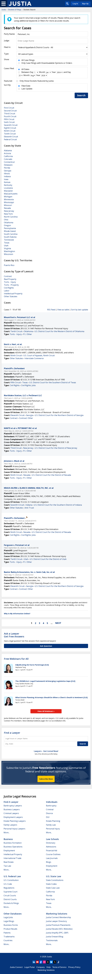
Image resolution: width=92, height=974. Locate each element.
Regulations (9, 888)
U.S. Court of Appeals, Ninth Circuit (39, 355)
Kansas (7, 182)
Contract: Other (26, 418)
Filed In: (7, 47)
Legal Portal (29, 967)
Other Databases (13, 913)
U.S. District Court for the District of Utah (48, 559)
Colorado (8, 159)
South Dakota (10, 237)
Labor (6, 290)
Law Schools (52, 839)
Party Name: (9, 34)
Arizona (7, 153)
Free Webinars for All (16, 658)
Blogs (48, 862)
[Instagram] (44, 962)
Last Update (26, 88)
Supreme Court (10, 891)
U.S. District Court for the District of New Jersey (56, 448)
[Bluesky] (51, 962)
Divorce (49, 813)
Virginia (7, 248)
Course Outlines (53, 854)
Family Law (51, 825)
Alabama (8, 150)
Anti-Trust (29, 507)
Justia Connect (16, 967)
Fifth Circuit (9, 119)
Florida (7, 167)
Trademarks (9, 936)
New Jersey (9, 211)
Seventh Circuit (10, 125)
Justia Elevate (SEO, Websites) (59, 929)
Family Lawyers (10, 825)
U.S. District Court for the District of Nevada (51, 475)
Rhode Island (10, 231)
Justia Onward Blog (54, 936)
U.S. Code (8, 884)
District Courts (10, 899)
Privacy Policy (74, 967)
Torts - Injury (10, 282)
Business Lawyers (12, 809)
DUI (47, 817)
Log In (75, 4)
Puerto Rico (9, 265)
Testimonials (52, 940)
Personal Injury (53, 828)
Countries (8, 940)
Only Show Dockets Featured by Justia (37, 81)
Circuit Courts (10, 895)
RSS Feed (51, 309)
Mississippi (9, 202)
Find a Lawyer (12, 732)
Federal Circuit (10, 139)
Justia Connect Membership (58, 917)
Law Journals (52, 858)
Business (8, 839)
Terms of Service (59, 967)
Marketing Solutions (56, 913)
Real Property (10, 279)
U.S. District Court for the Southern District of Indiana (58, 505)
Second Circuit (10, 110)
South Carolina (10, 234)
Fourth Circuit (10, 116)
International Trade (12, 858)
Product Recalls (10, 929)
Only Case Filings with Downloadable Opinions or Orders (46, 63)
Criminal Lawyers (11, 813)
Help (48, 967)
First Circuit (9, 107)
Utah (6, 245)
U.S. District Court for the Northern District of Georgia (59, 415)
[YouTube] (37, 962)
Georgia (7, 170)
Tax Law (7, 866)
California (8, 156)
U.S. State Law (53, 876)
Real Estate (9, 862)
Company (40, 967)
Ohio (6, 219)
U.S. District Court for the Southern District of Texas (52, 382)
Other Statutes (10, 296)
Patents (7, 932)
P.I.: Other (27, 334)
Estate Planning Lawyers (15, 821)
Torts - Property (11, 285)
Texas (6, 242)
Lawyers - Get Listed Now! (46, 751)
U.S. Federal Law (12, 876)
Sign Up (85, 4)
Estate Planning (53, 821)
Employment (9, 850)
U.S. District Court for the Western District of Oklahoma (59, 331)
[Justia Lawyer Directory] (58, 962)
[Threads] (47, 962)
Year (54, 72)
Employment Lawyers (13, 817)
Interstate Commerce (34, 358)
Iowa (6, 179)
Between (25, 72)
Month (42, 72)
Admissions (51, 846)
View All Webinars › (46, 711)
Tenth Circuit (10, 133)
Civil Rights (9, 287)
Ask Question (46, 646)
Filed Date (25, 85)
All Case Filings (28, 60)
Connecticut (9, 162)
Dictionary (50, 843)
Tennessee (9, 239)
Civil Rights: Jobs (28, 385)
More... (7, 832)
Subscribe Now (46, 779)
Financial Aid (51, 850)
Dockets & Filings (11, 903)
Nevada (7, 208)
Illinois (7, 173)
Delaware (8, 165)
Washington (9, 251)
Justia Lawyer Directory (56, 921)
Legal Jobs (8, 917)
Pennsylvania (10, 228)
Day (31, 72)
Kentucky (8, 185)
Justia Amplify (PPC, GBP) (57, 932)
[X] (54, 962)
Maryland (8, 190)
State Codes (51, 884)
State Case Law (53, 888)
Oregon (7, 225)
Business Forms (11, 925)
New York (8, 214)
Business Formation (13, 843)
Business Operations (13, 846)
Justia (49, 957)
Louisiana (8, 188)
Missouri (8, 205)
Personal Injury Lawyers (14, 828)
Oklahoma (8, 222)
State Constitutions (54, 880)
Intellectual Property (13, 293)
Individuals (51, 801)
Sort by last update (79, 309)
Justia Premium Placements (58, 925)
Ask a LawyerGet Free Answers (14, 635)
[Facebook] (40, 962)
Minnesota (9, 199)
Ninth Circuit (9, 130)
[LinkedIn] (33, 962)
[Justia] (20, 3)
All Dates (25, 69)
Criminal (49, 809)
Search (81, 95)
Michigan (8, 196)
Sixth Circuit (9, 122)
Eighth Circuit (10, 128)
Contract (8, 276)
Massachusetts (10, 193)
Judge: (6, 40)
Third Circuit (9, 113)
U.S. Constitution (11, 880)
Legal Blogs (9, 921)
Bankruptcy (51, 805)
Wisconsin (8, 254)
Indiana (7, 176)
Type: (6, 53)
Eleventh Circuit (11, 136)
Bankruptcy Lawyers (13, 805)
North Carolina (10, 216)
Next (58, 623)
